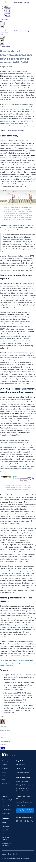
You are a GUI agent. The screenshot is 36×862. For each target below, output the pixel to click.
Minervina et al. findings (15, 130)
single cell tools (21, 660)
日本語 (15, 854)
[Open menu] (2, 43)
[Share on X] (3, 749)
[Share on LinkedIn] (1, 749)
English (4, 854)
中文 (9, 854)
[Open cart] (2, 26)
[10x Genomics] (9, 755)
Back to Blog (6, 46)
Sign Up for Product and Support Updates (25, 811)
